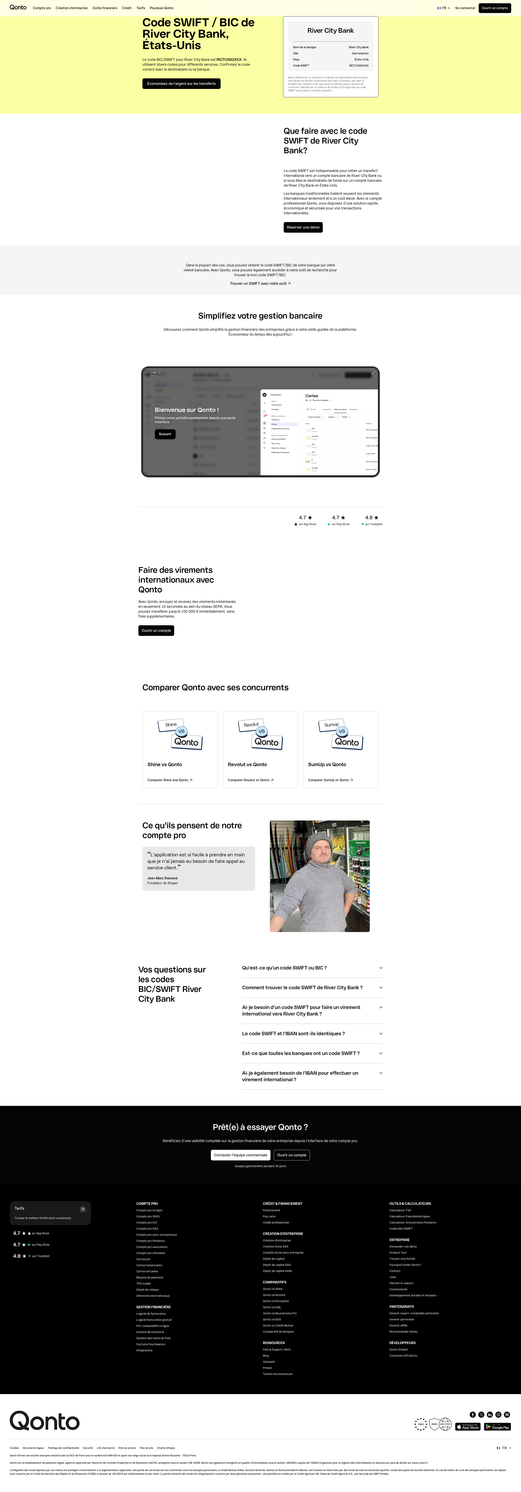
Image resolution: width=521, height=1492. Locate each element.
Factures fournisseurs (150, 1344)
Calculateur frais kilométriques (410, 1216)
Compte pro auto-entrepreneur (156, 1234)
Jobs (393, 1277)
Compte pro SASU (148, 1216)
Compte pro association (151, 1247)
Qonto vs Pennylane (276, 1301)
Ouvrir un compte (495, 8)
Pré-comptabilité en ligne (152, 1326)
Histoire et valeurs (401, 1283)
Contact (395, 1271)
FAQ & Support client (277, 1349)
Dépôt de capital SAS (277, 1264)
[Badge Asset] (473, 1415)
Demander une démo (403, 1246)
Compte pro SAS (147, 1228)
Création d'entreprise (277, 1240)
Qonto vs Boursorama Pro (280, 1313)
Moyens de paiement (149, 1277)
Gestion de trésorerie (150, 1332)
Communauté (398, 1289)
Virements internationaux (153, 1295)
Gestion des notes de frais (153, 1338)
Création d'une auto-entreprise (283, 1252)
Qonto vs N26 (272, 1319)
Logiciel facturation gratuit (154, 1319)
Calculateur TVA (400, 1210)
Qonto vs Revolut (274, 1295)
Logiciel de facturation (151, 1313)
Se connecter (465, 8)
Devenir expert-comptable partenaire (414, 1313)
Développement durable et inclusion (413, 1295)
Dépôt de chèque (147, 1289)
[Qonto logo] (18, 7)
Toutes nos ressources (277, 1374)
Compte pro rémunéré (150, 1253)
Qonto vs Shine (273, 1288)
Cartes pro (143, 1259)
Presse (267, 1367)
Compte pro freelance (150, 1240)
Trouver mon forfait (402, 1258)
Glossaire (269, 1361)
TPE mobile (143, 1283)
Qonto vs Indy (272, 1307)
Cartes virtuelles (147, 1271)
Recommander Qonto (404, 1331)
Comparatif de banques (278, 1331)
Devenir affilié (398, 1325)
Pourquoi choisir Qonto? (405, 1264)
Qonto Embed (398, 1349)
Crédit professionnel (276, 1222)
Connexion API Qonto (403, 1355)
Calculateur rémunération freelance (413, 1222)
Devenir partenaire (402, 1319)
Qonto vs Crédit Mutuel (278, 1325)
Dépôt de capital (274, 1258)
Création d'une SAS (275, 1246)
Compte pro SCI (146, 1222)
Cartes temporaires (149, 1265)
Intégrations (144, 1350)
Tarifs (19, 1208)
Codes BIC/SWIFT (401, 1228)
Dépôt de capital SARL (277, 1271)
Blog (266, 1355)
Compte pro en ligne (149, 1210)
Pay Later (269, 1216)
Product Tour (398, 1252)
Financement (271, 1210)
